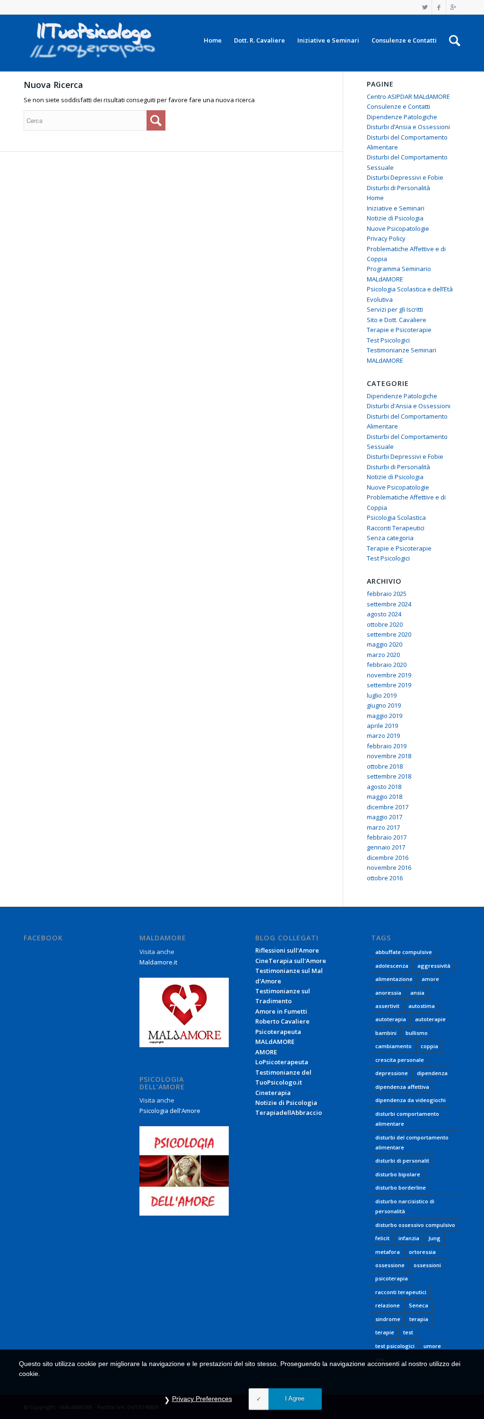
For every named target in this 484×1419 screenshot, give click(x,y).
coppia (429, 1046)
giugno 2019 (384, 705)
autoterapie (430, 1019)
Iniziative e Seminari (395, 208)
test (408, 1332)
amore (430, 978)
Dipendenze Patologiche (402, 117)
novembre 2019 (389, 675)
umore (432, 1345)
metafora (387, 1251)
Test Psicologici (388, 340)
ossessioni (427, 1265)
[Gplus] (453, 7)
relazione (387, 1305)
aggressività (433, 965)
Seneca (418, 1305)
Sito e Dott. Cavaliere (396, 319)
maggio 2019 (384, 715)
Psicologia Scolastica (396, 517)
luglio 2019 (382, 695)
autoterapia (390, 1019)
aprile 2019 (382, 725)
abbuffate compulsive (403, 951)
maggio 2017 (384, 817)
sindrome (387, 1319)
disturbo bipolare (397, 1174)
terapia (418, 1319)
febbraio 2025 (386, 593)
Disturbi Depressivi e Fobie (405, 177)
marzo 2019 (383, 735)
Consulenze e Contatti (398, 106)
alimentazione (394, 978)
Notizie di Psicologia (395, 218)
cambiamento (393, 1046)
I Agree (294, 1398)
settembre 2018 (389, 776)
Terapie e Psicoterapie (399, 329)
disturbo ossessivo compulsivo (415, 1224)
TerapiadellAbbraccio (288, 1112)
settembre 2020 (389, 634)
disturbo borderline (400, 1187)
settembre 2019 (389, 685)
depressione (391, 1073)
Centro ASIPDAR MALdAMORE (408, 96)
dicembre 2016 (387, 857)
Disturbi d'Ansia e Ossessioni (408, 406)
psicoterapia (391, 1278)
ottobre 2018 (385, 766)
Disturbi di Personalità (398, 188)
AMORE (266, 1052)
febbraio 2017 (386, 837)
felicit (382, 1238)
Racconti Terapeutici (395, 528)
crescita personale (399, 1059)
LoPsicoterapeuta (281, 1062)
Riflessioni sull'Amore (287, 950)
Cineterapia (273, 1092)
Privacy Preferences (202, 1398)
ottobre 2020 (385, 624)
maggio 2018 (384, 796)
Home (375, 197)
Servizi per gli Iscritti (395, 309)
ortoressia (422, 1251)
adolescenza (391, 965)
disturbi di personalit (402, 1160)
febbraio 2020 (386, 664)
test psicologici (395, 1345)
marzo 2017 (383, 827)
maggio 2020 (384, 644)
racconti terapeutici (400, 1292)
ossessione (390, 1265)
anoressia (388, 992)
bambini (386, 1032)
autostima (421, 1005)
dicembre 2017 (387, 807)
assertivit (387, 1005)
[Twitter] (425, 7)
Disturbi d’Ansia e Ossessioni (408, 127)
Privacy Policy (386, 238)
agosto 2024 (384, 614)
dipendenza (432, 1073)
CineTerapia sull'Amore (290, 960)
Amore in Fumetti (281, 1011)
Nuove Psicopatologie (398, 228)
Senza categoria (390, 538)
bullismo (417, 1032)
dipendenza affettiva (402, 1086)
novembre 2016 (389, 867)
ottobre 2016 (385, 878)
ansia (417, 992)
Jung (434, 1238)
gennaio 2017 (386, 847)
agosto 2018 (384, 786)
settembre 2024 (389, 604)
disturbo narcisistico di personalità (404, 1206)
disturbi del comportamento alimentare (412, 1142)
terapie (384, 1332)
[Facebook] (439, 7)
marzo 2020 (383, 654)
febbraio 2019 (386, 746)
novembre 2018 (389, 756)
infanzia (408, 1238)
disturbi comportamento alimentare (407, 1118)
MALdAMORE (274, 1041)
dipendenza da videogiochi (410, 1100)
